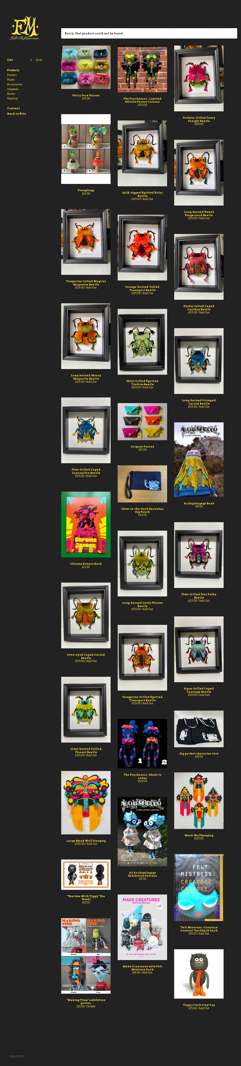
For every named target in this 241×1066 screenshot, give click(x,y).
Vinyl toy (12, 98)
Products (13, 70)
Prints (11, 79)
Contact (13, 108)
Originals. (13, 89)
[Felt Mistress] (24, 29)
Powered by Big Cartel (16, 1056)
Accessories (14, 84)
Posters (12, 75)
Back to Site (16, 113)
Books (11, 93)
